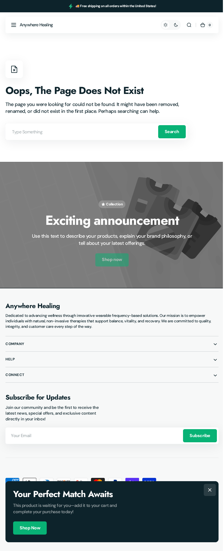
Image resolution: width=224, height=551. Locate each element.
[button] (14, 25)
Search (172, 131)
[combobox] (96, 132)
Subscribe (195, 433)
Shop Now (28, 528)
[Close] (208, 490)
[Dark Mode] (167, 25)
